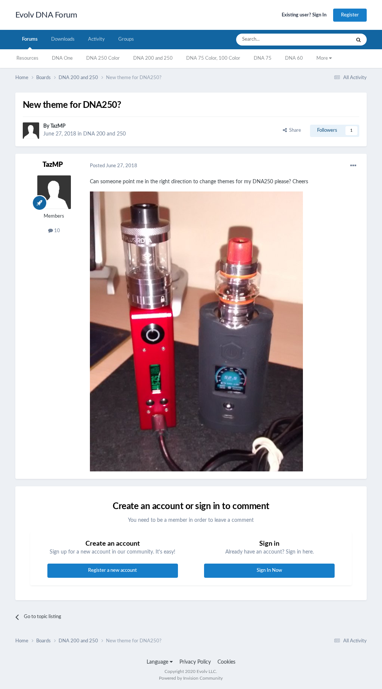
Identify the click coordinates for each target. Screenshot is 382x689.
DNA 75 (263, 58)
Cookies (226, 662)
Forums (30, 39)
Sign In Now (269, 570)
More (322, 58)
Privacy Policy (195, 662)
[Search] (358, 40)
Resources (27, 58)
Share (294, 130)
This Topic (330, 39)
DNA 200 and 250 (153, 58)
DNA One (62, 58)
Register (350, 15)
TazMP (58, 126)
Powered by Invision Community (191, 678)
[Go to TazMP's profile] (31, 130)
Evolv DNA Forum (46, 15)
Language (158, 662)
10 (56, 230)
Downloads (63, 39)
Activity (96, 39)
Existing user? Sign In (304, 15)
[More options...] (353, 165)
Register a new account (112, 570)
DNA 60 (294, 58)
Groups (126, 39)
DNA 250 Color (103, 58)
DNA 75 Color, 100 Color (213, 58)
